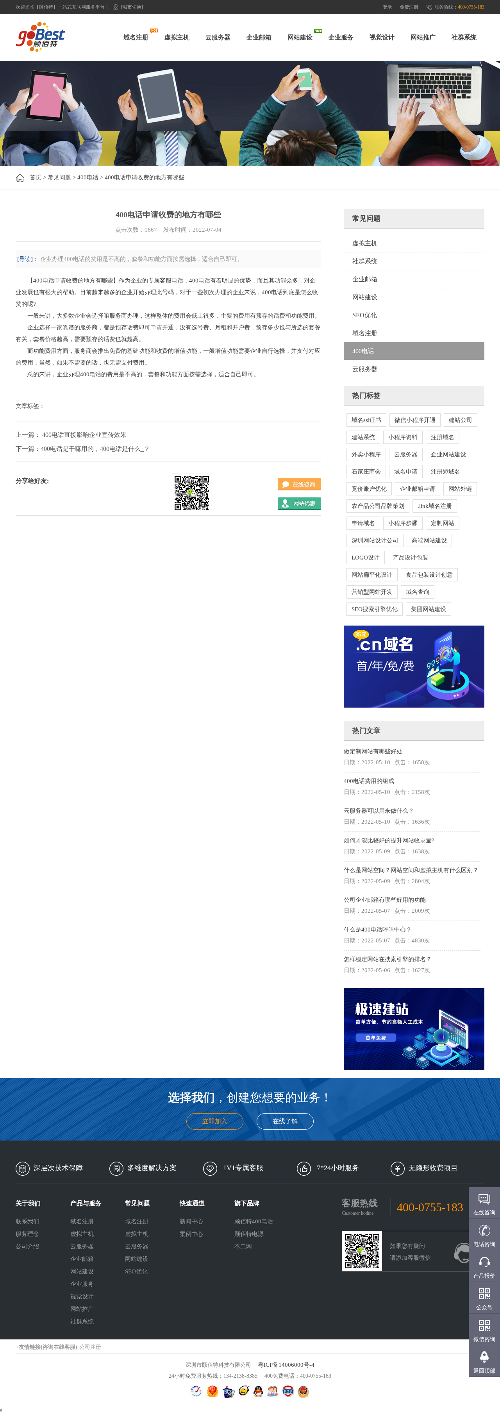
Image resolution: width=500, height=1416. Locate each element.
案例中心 (191, 1234)
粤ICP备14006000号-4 (286, 1365)
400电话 (87, 177)
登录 (387, 7)
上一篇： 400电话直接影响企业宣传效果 (71, 434)
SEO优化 (364, 315)
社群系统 (464, 37)
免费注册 (409, 7)
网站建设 (300, 37)
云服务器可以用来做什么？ (379, 811)
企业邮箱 (258, 37)
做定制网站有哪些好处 (373, 751)
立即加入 (214, 1121)
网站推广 (423, 37)
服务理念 (27, 1234)
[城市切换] (132, 7)
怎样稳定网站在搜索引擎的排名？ (388, 959)
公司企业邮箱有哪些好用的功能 (385, 900)
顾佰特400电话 (253, 1221)
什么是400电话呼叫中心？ (378, 929)
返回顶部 (484, 1371)
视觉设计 (382, 37)
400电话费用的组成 (369, 781)
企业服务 (341, 37)
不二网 (243, 1246)
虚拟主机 (176, 37)
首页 (35, 177)
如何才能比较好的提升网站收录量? (389, 840)
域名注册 (135, 37)
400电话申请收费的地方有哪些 (144, 177)
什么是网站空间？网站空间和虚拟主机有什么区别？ (411, 870)
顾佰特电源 (249, 1234)
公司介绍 (27, 1246)
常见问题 (59, 177)
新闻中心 (191, 1221)
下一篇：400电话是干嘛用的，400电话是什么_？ (83, 448)
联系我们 (27, 1221)
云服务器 (217, 37)
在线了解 (285, 1121)
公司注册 (90, 1347)
